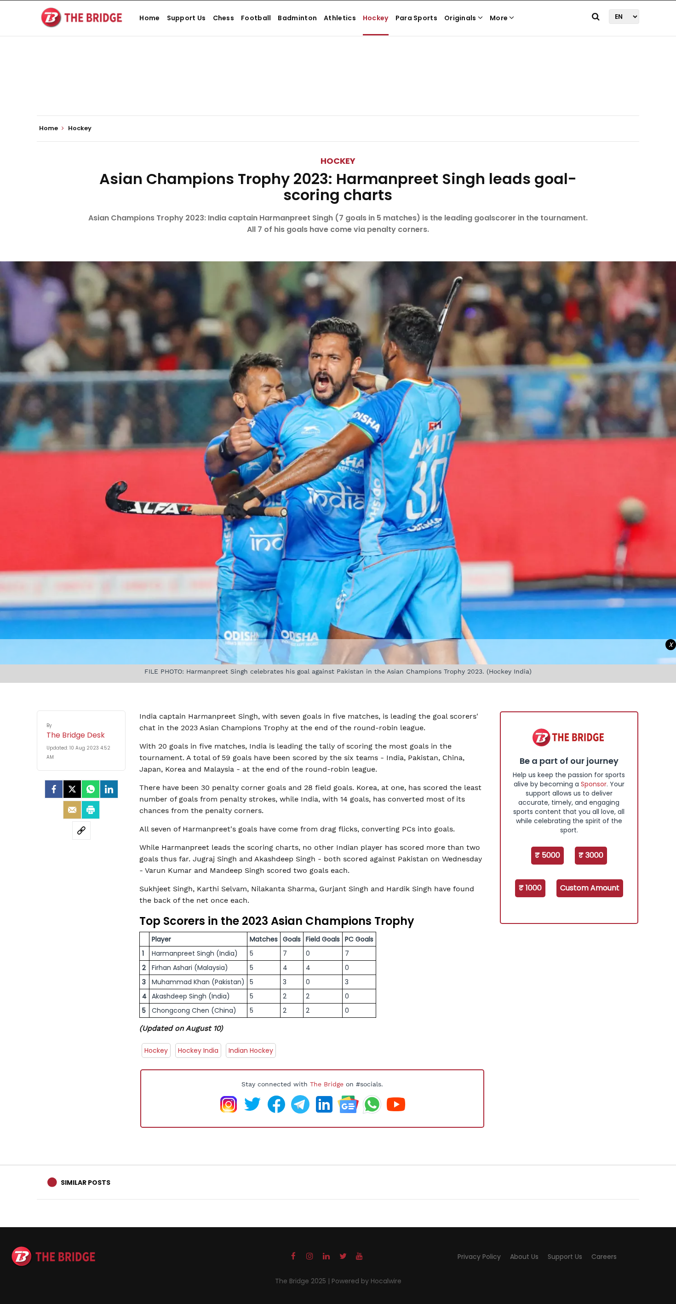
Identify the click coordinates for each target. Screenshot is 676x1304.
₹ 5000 (547, 855)
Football (256, 18)
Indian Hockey (251, 1050)
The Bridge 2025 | (303, 1281)
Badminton (297, 18)
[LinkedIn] (109, 789)
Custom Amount (589, 888)
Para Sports (416, 18)
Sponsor (594, 784)
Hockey (376, 18)
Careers (604, 1256)
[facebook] (54, 789)
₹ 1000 (530, 888)
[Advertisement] (338, 87)
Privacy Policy (479, 1256)
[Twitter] (72, 789)
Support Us (186, 18)
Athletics (340, 18)
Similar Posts (85, 1182)
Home (149, 18)
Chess (224, 18)
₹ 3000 (591, 855)
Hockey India (198, 1050)
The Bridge (327, 1084)
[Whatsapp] (90, 789)
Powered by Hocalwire (366, 1281)
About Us (524, 1256)
